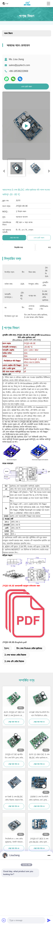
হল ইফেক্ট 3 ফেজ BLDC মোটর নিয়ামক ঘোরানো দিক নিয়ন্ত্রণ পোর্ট (14, 798)
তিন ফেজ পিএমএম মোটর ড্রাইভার (29, 648)
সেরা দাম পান (14, 238)
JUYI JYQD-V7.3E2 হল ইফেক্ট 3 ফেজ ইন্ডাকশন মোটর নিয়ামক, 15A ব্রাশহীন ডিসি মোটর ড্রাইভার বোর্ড (14, 714)
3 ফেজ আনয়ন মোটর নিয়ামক (15, 655)
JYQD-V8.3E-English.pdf (14, 642)
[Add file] (4, 920)
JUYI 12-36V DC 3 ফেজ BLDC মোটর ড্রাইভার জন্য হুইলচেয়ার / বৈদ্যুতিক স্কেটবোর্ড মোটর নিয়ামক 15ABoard (39, 756)
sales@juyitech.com (19, 65)
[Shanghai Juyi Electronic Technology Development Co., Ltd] (27, 3)
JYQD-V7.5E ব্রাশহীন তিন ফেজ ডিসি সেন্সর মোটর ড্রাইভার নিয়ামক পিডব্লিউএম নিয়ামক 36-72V (14, 756)
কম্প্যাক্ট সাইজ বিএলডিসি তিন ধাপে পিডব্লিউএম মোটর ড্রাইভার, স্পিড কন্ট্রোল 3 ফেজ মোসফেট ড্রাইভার (39, 714)
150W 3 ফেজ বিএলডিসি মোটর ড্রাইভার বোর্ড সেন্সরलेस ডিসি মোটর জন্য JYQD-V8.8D (39, 798)
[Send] (49, 920)
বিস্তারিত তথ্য (18, 247)
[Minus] (49, 855)
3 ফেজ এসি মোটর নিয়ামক (14, 661)
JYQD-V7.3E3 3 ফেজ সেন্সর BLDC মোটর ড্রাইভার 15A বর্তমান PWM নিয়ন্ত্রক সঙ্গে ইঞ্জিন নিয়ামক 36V (39, 840)
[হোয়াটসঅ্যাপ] (6, 79)
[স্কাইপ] (20, 79)
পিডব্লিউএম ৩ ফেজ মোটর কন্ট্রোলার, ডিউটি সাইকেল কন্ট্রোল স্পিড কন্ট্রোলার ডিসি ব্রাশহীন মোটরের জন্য (14, 840)
